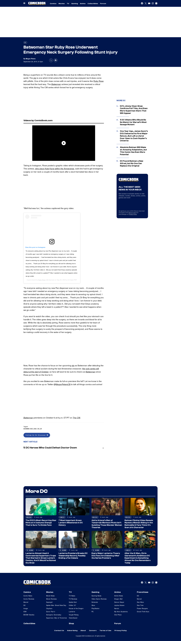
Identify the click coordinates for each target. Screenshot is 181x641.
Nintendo (95, 602)
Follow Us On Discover (36, 435)
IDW (24, 611)
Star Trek (140, 605)
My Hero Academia (121, 611)
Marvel (25, 602)
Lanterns (72, 611)
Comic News (27, 596)
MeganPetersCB (63, 384)
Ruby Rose (98, 81)
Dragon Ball (118, 599)
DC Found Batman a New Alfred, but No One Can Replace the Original (131, 163)
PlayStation (96, 608)
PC (93, 611)
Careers (92, 630)
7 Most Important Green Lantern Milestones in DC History (71, 522)
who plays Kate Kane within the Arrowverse (54, 168)
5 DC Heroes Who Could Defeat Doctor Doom (50, 447)
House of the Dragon (76, 608)
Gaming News (96, 596)
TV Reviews (73, 599)
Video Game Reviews (99, 599)
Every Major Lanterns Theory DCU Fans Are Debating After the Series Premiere (106, 555)
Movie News (50, 596)
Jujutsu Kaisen (119, 605)
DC (25, 42)
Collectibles (93, 4)
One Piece (118, 615)
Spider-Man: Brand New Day (56, 605)
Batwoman (56, 84)
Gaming (74, 4)
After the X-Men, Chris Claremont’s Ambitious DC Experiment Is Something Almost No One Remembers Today (138, 558)
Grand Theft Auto (143, 611)
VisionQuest (73, 618)
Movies (62, 4)
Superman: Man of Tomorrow (56, 618)
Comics (53, 4)
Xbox (93, 605)
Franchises (142, 592)
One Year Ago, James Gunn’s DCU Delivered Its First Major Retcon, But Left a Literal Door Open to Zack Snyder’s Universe (134, 136)
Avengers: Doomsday (53, 615)
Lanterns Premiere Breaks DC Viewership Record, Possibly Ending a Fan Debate (73, 555)
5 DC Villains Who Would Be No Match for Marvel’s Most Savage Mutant (133, 122)
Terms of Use (132, 212)
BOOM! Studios (28, 615)
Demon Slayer (119, 602)
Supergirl (49, 602)
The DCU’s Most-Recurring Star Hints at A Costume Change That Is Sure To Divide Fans (41, 522)
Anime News (118, 596)
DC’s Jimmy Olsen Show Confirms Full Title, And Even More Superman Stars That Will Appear (134, 109)
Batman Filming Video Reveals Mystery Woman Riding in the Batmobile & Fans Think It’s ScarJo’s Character (139, 524)
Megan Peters (31, 59)
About (83, 630)
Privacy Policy (133, 214)
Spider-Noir (73, 602)
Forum (103, 4)
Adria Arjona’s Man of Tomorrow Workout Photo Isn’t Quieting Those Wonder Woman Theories (107, 524)
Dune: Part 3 (50, 611)
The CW (76, 417)
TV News (72, 596)
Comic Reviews (28, 599)
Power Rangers (142, 608)
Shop (71, 623)
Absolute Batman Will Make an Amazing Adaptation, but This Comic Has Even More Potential (133, 151)
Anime (82, 4)
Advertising (72, 630)
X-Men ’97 (72, 605)
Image (25, 608)
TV (68, 4)
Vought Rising (73, 615)
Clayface (49, 608)
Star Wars (140, 602)
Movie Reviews (51, 599)
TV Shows (30, 550)
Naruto (116, 608)
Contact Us (59, 630)
